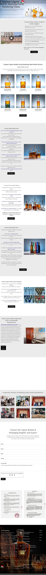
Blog (40, 540)
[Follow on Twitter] (25, 551)
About (40, 532)
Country (2, 458)
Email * (2, 448)
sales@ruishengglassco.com (28, 532)
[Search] (44, 2)
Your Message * (4, 463)
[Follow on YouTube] (23, 553)
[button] (1, 1)
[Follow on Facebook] (21, 551)
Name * (2, 444)
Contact (41, 534)
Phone (2, 453)
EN (31, 550)
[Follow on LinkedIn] (21, 553)
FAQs (40, 537)
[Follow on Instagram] (23, 551)
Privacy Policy (26, 567)
